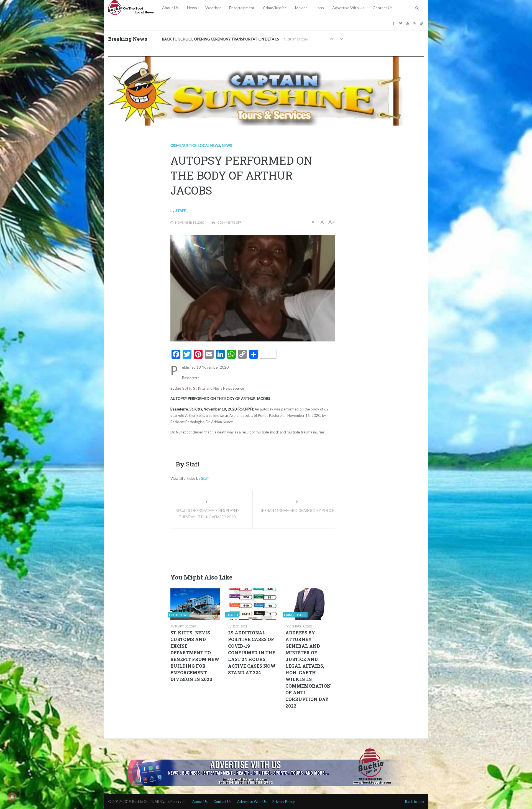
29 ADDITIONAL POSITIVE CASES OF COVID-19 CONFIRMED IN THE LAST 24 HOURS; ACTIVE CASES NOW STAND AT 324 (252, 652)
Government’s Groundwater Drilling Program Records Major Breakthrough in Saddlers (231, 39)
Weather (213, 7)
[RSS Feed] (415, 22)
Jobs (320, 7)
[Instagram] (422, 22)
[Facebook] (394, 22)
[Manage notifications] (12, 796)
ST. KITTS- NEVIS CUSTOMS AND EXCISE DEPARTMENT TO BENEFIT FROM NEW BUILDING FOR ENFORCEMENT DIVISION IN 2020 (194, 656)
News (192, 7)
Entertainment (242, 7)
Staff (180, 210)
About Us (170, 7)
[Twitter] (401, 22)
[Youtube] (408, 22)
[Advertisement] (271, 549)
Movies (301, 7)
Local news (209, 145)
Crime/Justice (275, 7)
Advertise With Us (348, 7)
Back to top (414, 801)
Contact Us (383, 7)
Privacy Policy (283, 801)
